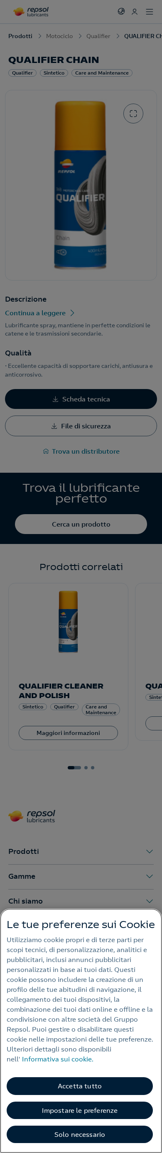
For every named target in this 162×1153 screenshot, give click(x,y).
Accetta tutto (80, 1086)
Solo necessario (79, 1134)
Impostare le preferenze (80, 1110)
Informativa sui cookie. (57, 1059)
